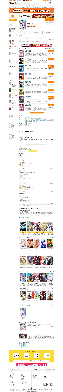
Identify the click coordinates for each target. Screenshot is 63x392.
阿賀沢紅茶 (23, 318)
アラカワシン (13, 91)
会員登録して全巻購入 (36, 112)
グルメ (10, 61)
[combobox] (30, 3)
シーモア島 (20, 0)
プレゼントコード (11, 137)
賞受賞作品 (10, 127)
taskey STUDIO (35, 285)
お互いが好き (27, 119)
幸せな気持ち (30, 120)
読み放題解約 (23, 378)
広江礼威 (10, 75)
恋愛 (43, 41)
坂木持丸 (50, 234)
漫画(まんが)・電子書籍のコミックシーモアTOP (15, 7)
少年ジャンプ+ (34, 7)
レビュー (17, 0)
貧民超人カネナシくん (14, 42)
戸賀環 (52, 234)
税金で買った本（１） (43, 233)
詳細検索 (10, 134)
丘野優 (43, 285)
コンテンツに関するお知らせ (24, 383)
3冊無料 (23, 232)
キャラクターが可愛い (41, 119)
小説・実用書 (11, 378)
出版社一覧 (49, 369)
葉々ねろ (13, 105)
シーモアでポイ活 (11, 126)
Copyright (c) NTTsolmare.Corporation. (31, 391)
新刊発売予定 (11, 116)
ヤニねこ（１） (30, 233)
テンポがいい (45, 119)
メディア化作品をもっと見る (36, 143)
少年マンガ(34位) (27, 117)
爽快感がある (37, 120)
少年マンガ (28, 7)
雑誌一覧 (46, 369)
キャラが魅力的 (36, 119)
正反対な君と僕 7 (28, 96)
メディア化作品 (11, 128)
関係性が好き (52, 120)
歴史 (9, 59)
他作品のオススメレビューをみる (25, 217)
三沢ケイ (15, 105)
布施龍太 (46, 285)
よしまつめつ (13, 85)
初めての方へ (11, 25)
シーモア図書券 (11, 136)
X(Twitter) (45, 378)
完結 (20, 41)
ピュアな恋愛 (49, 119)
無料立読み (29, 248)
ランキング (11, 117)
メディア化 (23, 41)
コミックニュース (11, 135)
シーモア (10, 0)
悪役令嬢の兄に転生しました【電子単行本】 (14, 84)
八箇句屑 (49, 285)
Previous (19, 227)
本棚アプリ (10, 138)
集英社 (31, 7)
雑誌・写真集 (11, 377)
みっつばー (21, 234)
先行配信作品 (11, 124)
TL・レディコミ (12, 375)
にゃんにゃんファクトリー (30, 234)
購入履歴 (22, 375)
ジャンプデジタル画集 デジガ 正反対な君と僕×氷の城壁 (14, 35)
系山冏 (44, 234)
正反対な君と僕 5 (28, 81)
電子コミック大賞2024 (35, 41)
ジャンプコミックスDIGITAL (40, 7)
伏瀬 (23, 234)
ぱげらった (13, 43)
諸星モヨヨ (21, 285)
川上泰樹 (25, 234)
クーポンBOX (23, 376)
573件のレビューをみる (30, 149)
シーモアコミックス (27, 6)
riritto (48, 234)
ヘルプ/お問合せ (35, 375)
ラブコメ (10, 55)
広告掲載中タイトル (11, 133)
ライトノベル (11, 376)
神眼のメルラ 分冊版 (50, 284)
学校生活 (27, 120)
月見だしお (13, 97)
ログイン (51, 0)
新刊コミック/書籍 (11, 115)
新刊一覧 (53, 369)
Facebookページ (46, 377)
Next (53, 227)
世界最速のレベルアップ (37, 267)
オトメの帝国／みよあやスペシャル (14, 47)
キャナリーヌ (15, 86)
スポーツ (10, 62)
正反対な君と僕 (46, 7)
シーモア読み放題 (12, 384)
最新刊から (53, 48)
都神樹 (37, 234)
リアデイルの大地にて (14, 96)
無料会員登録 (45, 0)
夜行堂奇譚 (50, 267)
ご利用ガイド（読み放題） (36, 378)
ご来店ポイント (22, 360)
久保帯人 (10, 71)
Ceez (15, 97)
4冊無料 (37, 232)
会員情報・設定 (23, 374)
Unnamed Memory (29, 267)
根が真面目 (34, 120)
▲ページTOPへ (52, 367)
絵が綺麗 (49, 120)
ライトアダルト (52, 6)
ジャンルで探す (19, 3)
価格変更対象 (28, 41)
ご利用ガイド (11, 24)
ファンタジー (11, 54)
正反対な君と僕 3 (28, 65)
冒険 (9, 60)
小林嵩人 (10, 67)
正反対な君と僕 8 (28, 104)
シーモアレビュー (12, 385)
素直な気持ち (46, 120)
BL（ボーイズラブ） (12, 374)
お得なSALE (10, 123)
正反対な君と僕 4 (28, 73)
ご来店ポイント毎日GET (12, 125)
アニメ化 (30, 118)
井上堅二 (10, 73)
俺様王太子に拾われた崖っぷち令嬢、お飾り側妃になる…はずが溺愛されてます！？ (14, 103)
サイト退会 (22, 379)
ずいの (42, 234)
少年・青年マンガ (24, 7)
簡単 (48, 48)
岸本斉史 (10, 74)
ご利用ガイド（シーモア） (36, 377)
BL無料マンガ (11, 122)
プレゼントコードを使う (24, 381)
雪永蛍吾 (51, 285)
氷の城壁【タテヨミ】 (14, 30)
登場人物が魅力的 (42, 120)
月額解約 (22, 377)
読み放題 (14, 0)
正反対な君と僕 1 (28, 50)
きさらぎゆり (34, 234)
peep (23, 285)
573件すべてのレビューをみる (24, 205)
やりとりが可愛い (31, 119)
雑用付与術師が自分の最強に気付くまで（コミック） (14, 90)
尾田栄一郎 (10, 72)
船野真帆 (41, 285)
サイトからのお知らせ (24, 382)
